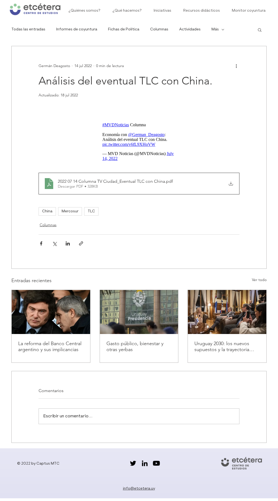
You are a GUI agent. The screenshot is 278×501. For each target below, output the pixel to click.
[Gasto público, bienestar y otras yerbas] (139, 312)
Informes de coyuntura (76, 29)
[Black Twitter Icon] (133, 463)
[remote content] (139, 141)
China (47, 211)
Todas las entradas (28, 29)
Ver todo (259, 279)
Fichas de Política (123, 29)
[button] (259, 29)
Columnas (159, 29)
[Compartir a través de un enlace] (81, 243)
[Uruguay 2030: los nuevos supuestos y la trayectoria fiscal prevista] (227, 312)
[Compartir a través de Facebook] (41, 243)
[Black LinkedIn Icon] (145, 463)
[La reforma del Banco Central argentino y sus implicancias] (51, 312)
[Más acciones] (236, 65)
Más (215, 29)
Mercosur (70, 211)
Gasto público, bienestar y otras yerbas (134, 346)
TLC (91, 211)
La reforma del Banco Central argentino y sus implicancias (49, 346)
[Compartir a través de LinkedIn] (67, 243)
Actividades (190, 29)
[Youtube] (156, 463)
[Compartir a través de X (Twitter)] (54, 243)
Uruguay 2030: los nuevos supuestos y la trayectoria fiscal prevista (221, 346)
